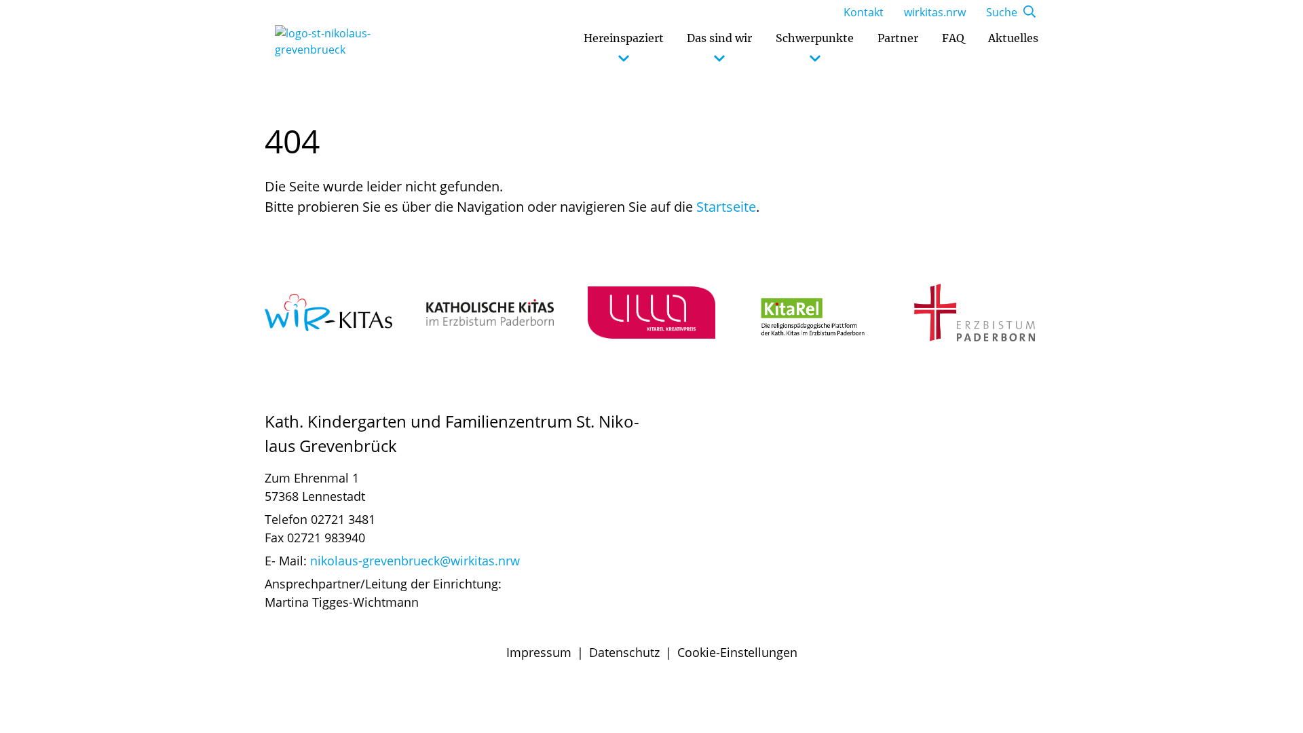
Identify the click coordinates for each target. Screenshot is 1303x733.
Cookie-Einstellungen (737, 652)
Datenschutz (624, 652)
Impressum (538, 652)
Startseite (726, 207)
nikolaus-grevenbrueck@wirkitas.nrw (415, 560)
